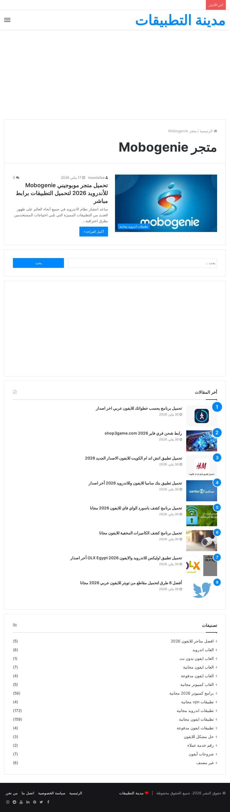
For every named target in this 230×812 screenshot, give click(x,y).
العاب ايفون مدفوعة (197, 676)
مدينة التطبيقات (131, 793)
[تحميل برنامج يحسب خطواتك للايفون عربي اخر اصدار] (201, 415)
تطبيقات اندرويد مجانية (195, 710)
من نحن (12, 793)
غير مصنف (205, 762)
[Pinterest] (34, 802)
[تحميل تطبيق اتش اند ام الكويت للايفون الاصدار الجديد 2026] (201, 465)
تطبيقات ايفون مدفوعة (195, 728)
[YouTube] (21, 802)
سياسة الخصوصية (51, 793)
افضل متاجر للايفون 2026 (192, 641)
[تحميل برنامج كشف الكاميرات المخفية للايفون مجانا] (201, 540)
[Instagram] (7, 802)
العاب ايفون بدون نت (197, 658)
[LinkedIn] (27, 802)
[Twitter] (41, 802)
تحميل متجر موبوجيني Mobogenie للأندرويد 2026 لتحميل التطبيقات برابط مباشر (62, 193)
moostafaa (96, 177)
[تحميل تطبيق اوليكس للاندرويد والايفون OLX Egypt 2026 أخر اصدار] (201, 565)
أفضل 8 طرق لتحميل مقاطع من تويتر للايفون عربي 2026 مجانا (131, 582)
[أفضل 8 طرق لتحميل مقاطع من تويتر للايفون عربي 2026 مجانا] (201, 590)
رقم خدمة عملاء (200, 745)
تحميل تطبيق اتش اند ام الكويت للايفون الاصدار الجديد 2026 (133, 458)
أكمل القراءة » (94, 231)
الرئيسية (207, 131)
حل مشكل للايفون (199, 736)
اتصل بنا (28, 793)
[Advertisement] (115, 74)
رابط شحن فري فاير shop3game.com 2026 (143, 433)
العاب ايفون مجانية (198, 667)
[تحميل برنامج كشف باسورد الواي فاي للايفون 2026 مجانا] (201, 515)
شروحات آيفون (201, 754)
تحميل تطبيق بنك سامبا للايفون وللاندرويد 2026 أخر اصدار (135, 483)
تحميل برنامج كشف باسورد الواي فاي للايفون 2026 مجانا (136, 507)
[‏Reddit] (14, 802)
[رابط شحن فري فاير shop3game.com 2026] (201, 440)
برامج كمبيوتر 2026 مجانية (191, 693)
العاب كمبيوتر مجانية (197, 684)
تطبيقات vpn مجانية (197, 702)
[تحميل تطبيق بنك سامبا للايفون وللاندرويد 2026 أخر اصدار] (201, 490)
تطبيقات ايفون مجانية (196, 719)
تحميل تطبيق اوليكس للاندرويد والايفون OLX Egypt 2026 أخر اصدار (126, 557)
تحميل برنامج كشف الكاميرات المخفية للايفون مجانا (140, 532)
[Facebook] (48, 802)
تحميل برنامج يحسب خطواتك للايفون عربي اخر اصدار (139, 408)
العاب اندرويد (203, 650)
